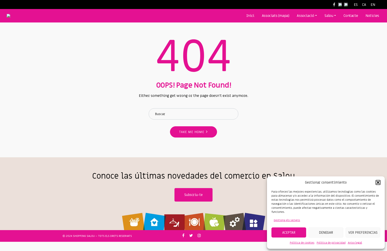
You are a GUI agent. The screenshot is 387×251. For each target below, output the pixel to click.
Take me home (191, 132)
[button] (378, 182)
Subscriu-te (193, 195)
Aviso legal (355, 242)
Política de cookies (302, 242)
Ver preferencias (363, 232)
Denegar (326, 232)
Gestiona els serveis (287, 220)
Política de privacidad (331, 242)
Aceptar (288, 232)
